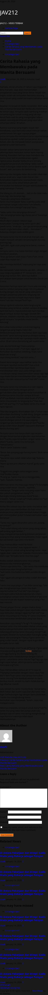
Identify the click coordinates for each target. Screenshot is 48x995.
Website (4, 822)
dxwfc (3, 79)
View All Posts (19, 757)
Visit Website (6, 757)
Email (3, 817)
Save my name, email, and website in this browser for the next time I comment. (21, 829)
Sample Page (11, 28)
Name (3, 811)
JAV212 (9, 12)
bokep (29, 650)
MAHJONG (15, 988)
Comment (5, 787)
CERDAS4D (5, 985)
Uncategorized (12, 54)
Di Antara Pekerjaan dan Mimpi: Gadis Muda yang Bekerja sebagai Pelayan (22, 854)
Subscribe (5, 36)
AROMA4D (5, 988)
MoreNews (37, 990)
